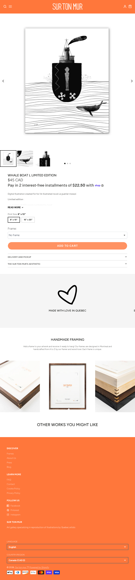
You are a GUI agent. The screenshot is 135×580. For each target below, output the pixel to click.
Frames (10, 453)
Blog (9, 467)
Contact (11, 484)
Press (9, 462)
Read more (14, 207)
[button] (65, 163)
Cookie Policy (13, 488)
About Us (11, 458)
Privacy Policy (13, 493)
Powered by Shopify (39, 567)
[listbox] (67, 235)
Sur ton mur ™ (22, 567)
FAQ (9, 479)
